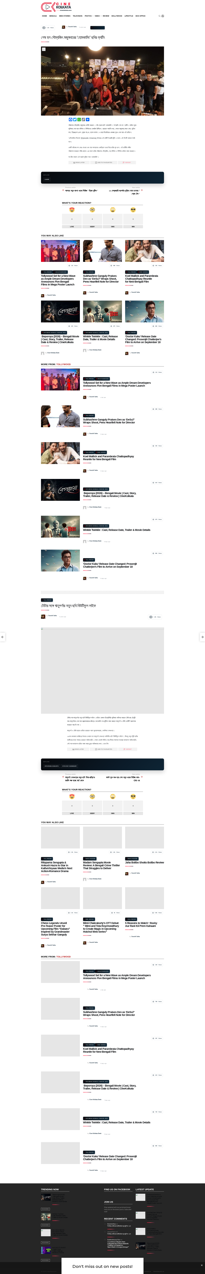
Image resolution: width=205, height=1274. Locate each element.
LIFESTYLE (129, 16)
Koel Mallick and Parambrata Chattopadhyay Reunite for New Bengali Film (141, 278)
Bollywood (132, 919)
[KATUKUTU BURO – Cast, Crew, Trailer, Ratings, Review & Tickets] (46, 1250)
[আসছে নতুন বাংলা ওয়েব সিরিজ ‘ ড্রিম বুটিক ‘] (2, 637)
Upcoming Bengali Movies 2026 (55, 332)
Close (202, 1265)
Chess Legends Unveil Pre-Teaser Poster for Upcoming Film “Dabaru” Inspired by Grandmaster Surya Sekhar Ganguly (55, 929)
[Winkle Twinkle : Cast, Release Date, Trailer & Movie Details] (102, 311)
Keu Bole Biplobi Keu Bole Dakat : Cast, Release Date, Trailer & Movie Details (60, 1232)
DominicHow (111, 1224)
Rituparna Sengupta (52, 766)
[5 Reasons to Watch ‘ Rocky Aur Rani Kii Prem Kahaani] (144, 898)
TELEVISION (77, 16)
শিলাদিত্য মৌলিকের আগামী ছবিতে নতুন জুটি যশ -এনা (119, 1226)
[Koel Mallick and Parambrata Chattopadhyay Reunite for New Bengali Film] (144, 251)
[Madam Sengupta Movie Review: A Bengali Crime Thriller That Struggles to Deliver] (102, 837)
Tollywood (48, 272)
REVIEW (106, 16)
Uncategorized (61, 272)
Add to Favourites (105, 162)
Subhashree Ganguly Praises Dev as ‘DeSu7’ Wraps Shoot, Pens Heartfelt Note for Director (101, 278)
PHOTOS (88, 16)
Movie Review (90, 858)
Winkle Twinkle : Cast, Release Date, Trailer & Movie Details (100, 338)
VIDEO (97, 16)
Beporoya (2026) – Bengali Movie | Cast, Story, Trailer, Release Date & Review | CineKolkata (60, 339)
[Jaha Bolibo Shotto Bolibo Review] (144, 837)
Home (44, 16)
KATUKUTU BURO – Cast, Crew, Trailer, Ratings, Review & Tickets (59, 1250)
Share (43, 49)
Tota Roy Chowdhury (70, 766)
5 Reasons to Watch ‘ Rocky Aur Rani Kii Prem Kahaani (141, 924)
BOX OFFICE (140, 16)
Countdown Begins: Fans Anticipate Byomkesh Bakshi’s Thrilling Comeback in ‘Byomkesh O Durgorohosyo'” (118, 1244)
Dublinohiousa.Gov (113, 1240)
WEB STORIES (64, 16)
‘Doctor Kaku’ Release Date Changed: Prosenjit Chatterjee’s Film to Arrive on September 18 (143, 339)
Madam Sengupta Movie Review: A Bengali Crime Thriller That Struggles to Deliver (101, 865)
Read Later (80, 162)
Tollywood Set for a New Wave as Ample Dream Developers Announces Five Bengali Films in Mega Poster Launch (58, 280)
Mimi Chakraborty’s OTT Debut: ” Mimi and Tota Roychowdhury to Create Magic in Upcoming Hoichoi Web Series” (101, 927)
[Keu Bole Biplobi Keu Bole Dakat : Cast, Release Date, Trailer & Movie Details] (46, 1232)
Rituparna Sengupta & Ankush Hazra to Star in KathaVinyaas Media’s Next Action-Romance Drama (56, 867)
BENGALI (53, 16)
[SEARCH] (159, 16)
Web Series (144, 272)
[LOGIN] (162, 16)
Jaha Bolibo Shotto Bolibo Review (144, 862)
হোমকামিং (47, 179)
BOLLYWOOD (117, 16)
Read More (45, 1209)
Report (128, 162)
